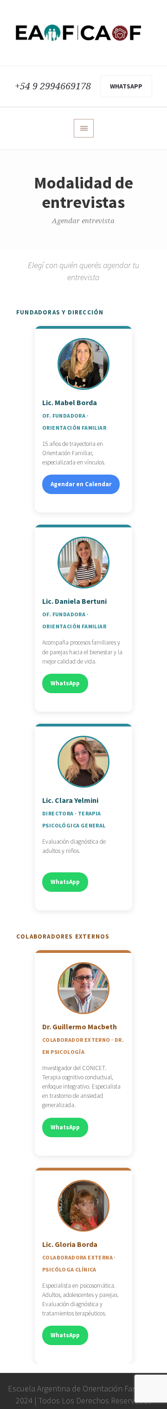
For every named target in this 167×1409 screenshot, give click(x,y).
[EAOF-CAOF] (83, 33)
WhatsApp (126, 86)
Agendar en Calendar (81, 484)
